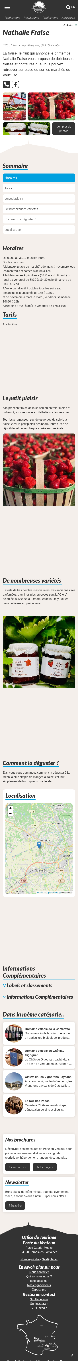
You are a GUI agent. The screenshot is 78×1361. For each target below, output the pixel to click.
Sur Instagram (39, 1303)
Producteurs (12, 17)
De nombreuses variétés (22, 209)
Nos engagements (39, 1285)
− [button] (10, 813)
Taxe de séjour (39, 1280)
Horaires (11, 178)
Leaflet (40, 893)
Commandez (17, 1167)
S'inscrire (15, 1205)
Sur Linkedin (39, 1308)
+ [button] (10, 808)
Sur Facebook (39, 1299)
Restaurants (31, 17)
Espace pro (39, 1289)
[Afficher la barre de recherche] (68, 7)
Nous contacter (39, 1272)
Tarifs (8, 188)
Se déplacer (50, 1259)
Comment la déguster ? (20, 219)
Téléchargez (45, 1167)
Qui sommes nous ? (39, 1276)
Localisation (13, 229)
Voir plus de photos (64, 129)
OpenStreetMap (54, 893)
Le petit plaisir (14, 198)
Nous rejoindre (30, 1259)
